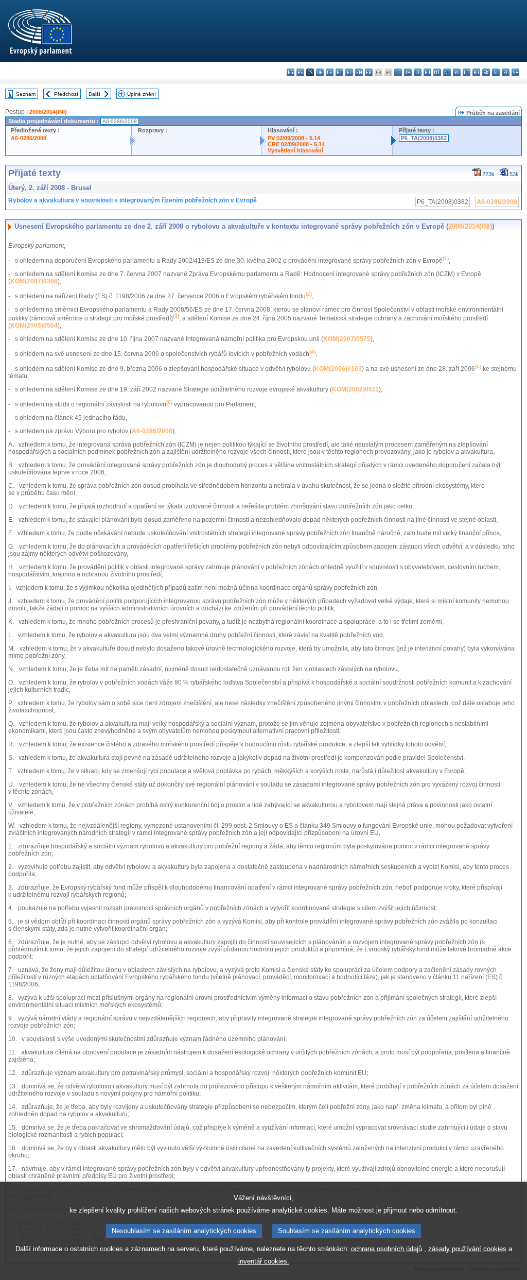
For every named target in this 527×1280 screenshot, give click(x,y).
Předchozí (66, 94)
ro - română (476, 72)
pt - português (466, 72)
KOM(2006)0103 (338, 368)
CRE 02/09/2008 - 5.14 (296, 144)
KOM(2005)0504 (34, 325)
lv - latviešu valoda (408, 72)
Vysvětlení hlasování (295, 150)
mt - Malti (437, 72)
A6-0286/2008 (28, 138)
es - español (300, 72)
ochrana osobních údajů (386, 1249)
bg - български (290, 72)
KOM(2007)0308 (34, 281)
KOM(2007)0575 (347, 339)
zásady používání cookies (467, 1249)
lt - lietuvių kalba (417, 72)
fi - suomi (506, 72)
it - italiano (398, 72)
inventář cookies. (263, 1261)
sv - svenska (515, 72)
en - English (359, 72)
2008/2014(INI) (48, 112)
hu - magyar (427, 72)
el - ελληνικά (349, 72)
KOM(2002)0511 (355, 389)
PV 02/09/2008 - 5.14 (294, 138)
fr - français (369, 72)
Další (94, 94)
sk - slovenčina (486, 72)
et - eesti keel (339, 72)
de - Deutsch (329, 72)
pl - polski (457, 72)
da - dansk (320, 72)
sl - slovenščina (496, 72)
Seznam (26, 94)
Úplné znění (141, 94)
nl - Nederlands (447, 72)
